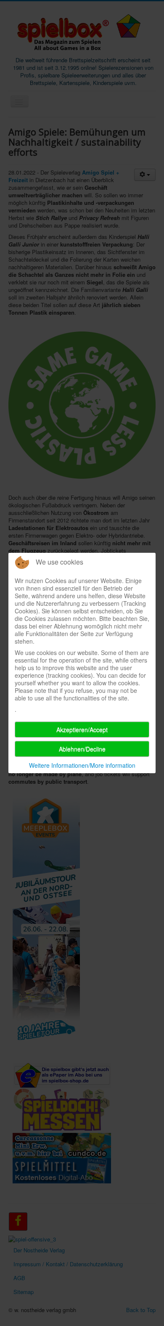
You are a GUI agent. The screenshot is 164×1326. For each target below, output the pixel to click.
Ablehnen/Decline (82, 749)
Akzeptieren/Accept (82, 729)
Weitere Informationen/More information (82, 765)
